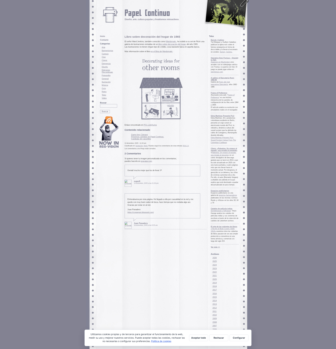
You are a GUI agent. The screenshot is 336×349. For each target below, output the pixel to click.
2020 (214, 279)
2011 (214, 311)
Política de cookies (161, 341)
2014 (214, 301)
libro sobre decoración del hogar (172, 44)
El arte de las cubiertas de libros (224, 227)
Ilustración (106, 82)
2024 (214, 265)
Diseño (105, 67)
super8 (137, 181)
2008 (214, 322)
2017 (214, 290)
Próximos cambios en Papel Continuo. (147, 137)
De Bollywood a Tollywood (221, 211)
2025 (214, 261)
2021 (214, 276)
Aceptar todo (198, 337)
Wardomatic (171, 41)
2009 (214, 318)
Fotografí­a (106, 75)
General (105, 79)
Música (105, 85)
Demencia (106, 64)
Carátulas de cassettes (141, 139)
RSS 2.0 (186, 146)
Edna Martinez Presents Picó (222, 116)
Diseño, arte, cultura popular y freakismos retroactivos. (152, 19)
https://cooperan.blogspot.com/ (140, 212)
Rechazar (219, 337)
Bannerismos (107, 51)
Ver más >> (215, 247)
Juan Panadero (141, 223)
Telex (104, 95)
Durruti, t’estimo (217, 40)
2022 (214, 272)
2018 (214, 286)
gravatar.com (146, 161)
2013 (214, 304)
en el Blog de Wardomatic (162, 51)
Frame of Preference (219, 93)
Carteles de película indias (221, 209)
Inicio (102, 36)
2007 (214, 326)
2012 (214, 308)
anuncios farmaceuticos (228, 195)
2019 (214, 283)
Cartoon (105, 54)
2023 (214, 268)
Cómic (104, 60)
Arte (103, 47)
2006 (214, 329)
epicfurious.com (217, 72)
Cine (104, 57)
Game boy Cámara (139, 135)
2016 (214, 294)
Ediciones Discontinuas (107, 71)
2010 (214, 315)
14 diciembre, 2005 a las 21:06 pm (146, 183)
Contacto (104, 40)
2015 (214, 297)
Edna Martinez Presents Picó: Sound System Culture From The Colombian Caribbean (223, 140)
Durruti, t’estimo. (226, 52)
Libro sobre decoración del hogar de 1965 (152, 36)
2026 (214, 258)
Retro (104, 92)
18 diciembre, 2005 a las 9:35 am (146, 225)
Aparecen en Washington (220, 62)
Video (104, 98)
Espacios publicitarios (220, 191)
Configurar (239, 337)
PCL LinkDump (150, 125)
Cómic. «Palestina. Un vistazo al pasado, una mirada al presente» (224, 149)
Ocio (104, 88)
